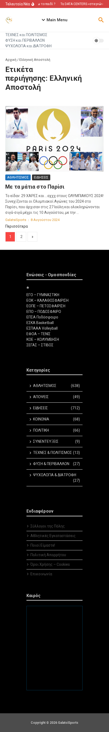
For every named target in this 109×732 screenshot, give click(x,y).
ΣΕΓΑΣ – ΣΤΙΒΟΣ (39, 345)
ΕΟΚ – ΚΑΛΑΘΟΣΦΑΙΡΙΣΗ (47, 300)
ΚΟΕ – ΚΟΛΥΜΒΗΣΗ (42, 339)
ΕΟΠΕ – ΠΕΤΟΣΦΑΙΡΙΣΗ (45, 306)
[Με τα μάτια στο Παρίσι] (54, 139)
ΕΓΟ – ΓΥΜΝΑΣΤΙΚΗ (42, 295)
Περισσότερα (16, 226)
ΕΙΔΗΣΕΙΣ (41, 177)
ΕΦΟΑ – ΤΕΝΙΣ (38, 334)
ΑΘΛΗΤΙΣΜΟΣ (18, 177)
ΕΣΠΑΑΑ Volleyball (42, 328)
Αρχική (10, 60)
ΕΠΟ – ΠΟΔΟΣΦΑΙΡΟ (43, 311)
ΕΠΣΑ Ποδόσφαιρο (42, 317)
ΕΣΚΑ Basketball (40, 323)
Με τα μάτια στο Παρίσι (34, 187)
